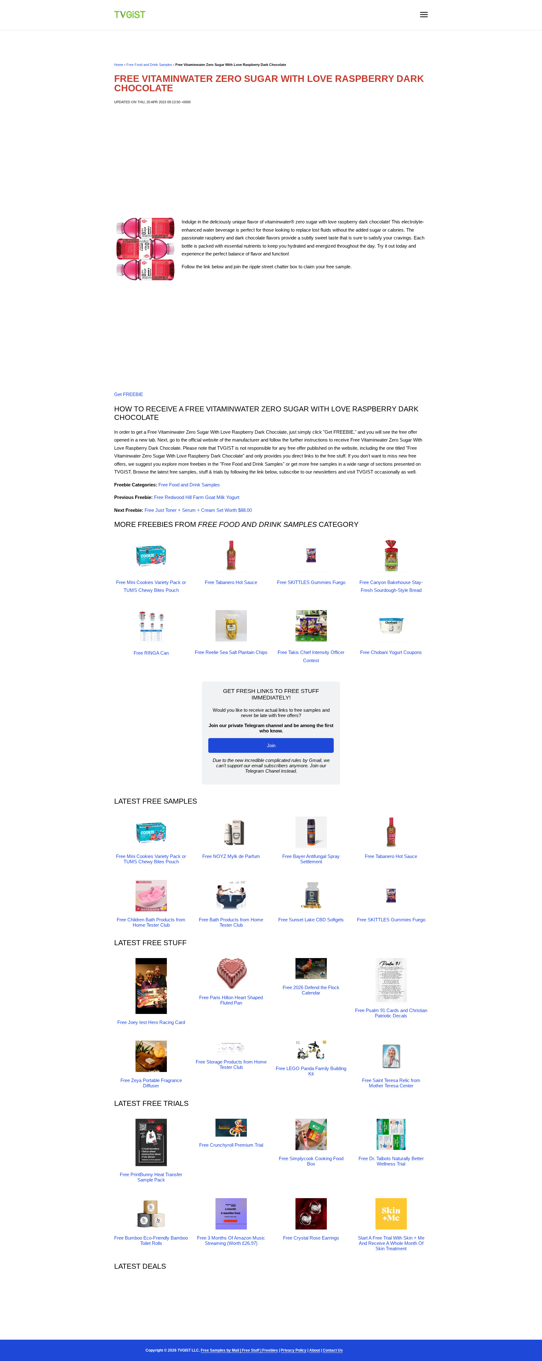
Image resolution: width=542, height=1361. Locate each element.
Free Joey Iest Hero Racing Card (151, 1022)
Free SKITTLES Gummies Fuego (311, 582)
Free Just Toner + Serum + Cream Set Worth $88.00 (198, 510)
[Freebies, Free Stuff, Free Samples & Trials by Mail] (130, 16)
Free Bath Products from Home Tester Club (231, 922)
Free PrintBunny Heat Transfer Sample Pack (151, 1177)
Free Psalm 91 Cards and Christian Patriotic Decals (391, 1013)
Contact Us (333, 1350)
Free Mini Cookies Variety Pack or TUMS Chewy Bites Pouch (151, 859)
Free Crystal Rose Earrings (311, 1237)
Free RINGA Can (151, 653)
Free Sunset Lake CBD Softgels (311, 919)
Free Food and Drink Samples (149, 65)
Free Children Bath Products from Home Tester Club (151, 922)
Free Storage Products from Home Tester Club (231, 1064)
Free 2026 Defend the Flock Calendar (311, 990)
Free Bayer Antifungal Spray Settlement (311, 859)
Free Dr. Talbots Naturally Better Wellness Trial (391, 1161)
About (314, 1350)
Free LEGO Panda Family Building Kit (311, 1071)
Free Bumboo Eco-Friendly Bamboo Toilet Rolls (151, 1240)
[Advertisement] (271, 161)
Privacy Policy (293, 1350)
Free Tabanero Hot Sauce (231, 582)
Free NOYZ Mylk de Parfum (231, 856)
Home (118, 65)
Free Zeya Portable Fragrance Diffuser (151, 1083)
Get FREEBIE (128, 394)
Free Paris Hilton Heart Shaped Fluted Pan (231, 1000)
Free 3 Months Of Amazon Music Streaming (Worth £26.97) (231, 1240)
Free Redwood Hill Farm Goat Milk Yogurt (196, 497)
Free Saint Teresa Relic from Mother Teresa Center (391, 1083)
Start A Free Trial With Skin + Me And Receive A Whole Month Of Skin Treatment (391, 1243)
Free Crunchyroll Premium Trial (231, 1145)
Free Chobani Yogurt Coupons (391, 652)
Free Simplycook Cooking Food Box (311, 1161)
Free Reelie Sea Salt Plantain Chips (231, 652)
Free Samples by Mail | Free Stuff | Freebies (239, 1350)
